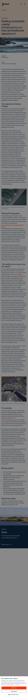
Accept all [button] (14, 688)
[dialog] (14, 686)
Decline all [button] (14, 691)
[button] (14, 694)
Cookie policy (17, 685)
